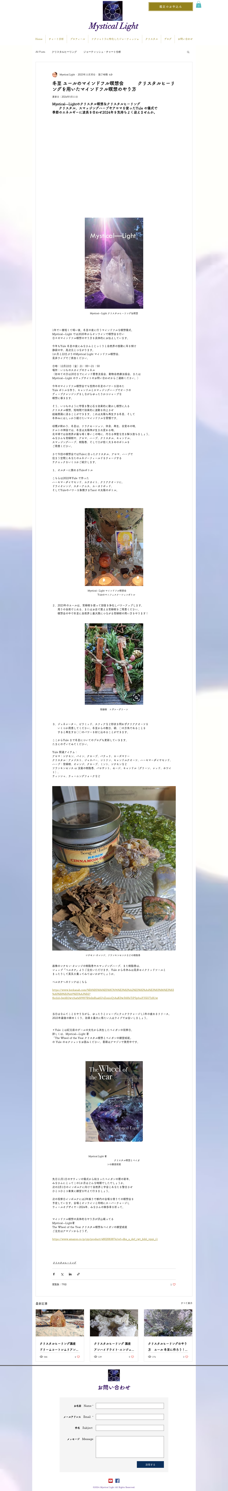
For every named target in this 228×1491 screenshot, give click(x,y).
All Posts (40, 51)
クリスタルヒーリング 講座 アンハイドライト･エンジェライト (113, 1347)
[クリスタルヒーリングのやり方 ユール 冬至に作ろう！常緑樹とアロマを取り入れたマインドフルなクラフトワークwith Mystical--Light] (168, 1322)
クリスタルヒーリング (64, 51)
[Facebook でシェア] (53, 1274)
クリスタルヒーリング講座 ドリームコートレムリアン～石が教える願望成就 (59, 1347)
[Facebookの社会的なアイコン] (117, 1481)
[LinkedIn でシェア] (70, 1274)
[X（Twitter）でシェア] (62, 1274)
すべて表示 (186, 1303)
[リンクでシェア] (78, 1274)
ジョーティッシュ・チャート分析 (102, 51)
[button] (198, 4)
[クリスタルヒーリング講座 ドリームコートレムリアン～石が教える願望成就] (60, 1322)
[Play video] (114, 157)
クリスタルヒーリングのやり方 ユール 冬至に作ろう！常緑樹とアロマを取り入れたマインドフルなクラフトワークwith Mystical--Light (168, 1347)
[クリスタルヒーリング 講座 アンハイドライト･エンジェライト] (114, 1322)
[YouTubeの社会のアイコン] (110, 1481)
